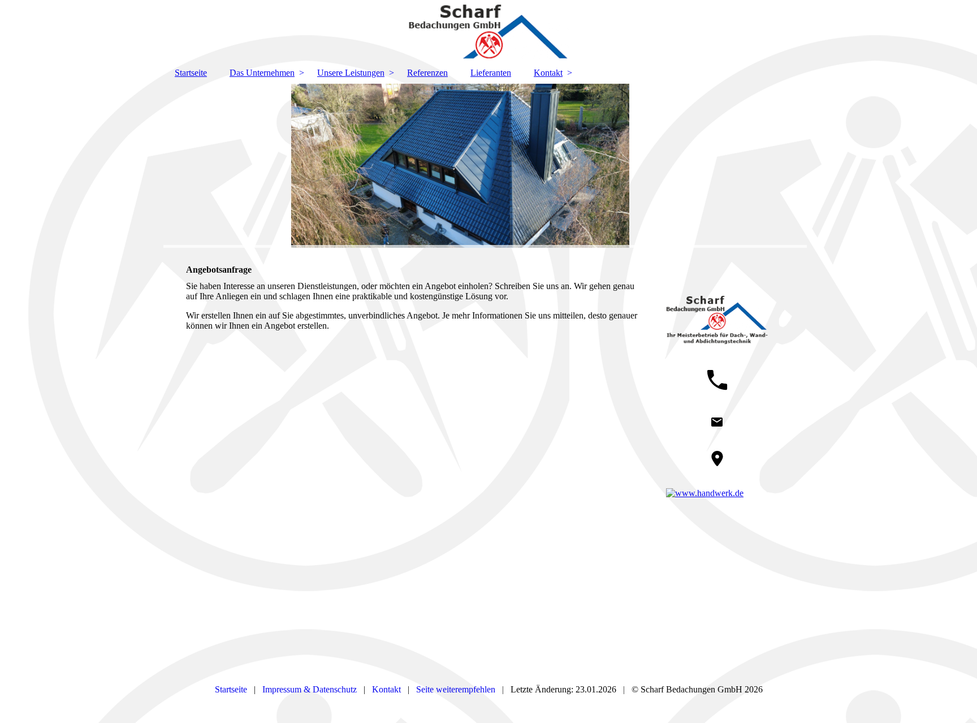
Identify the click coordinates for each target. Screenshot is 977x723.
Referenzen (427, 73)
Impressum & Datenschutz (309, 689)
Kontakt (548, 73)
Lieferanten (490, 73)
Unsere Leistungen (350, 73)
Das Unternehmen (262, 73)
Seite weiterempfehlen (455, 689)
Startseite (191, 73)
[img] (488, 31)
